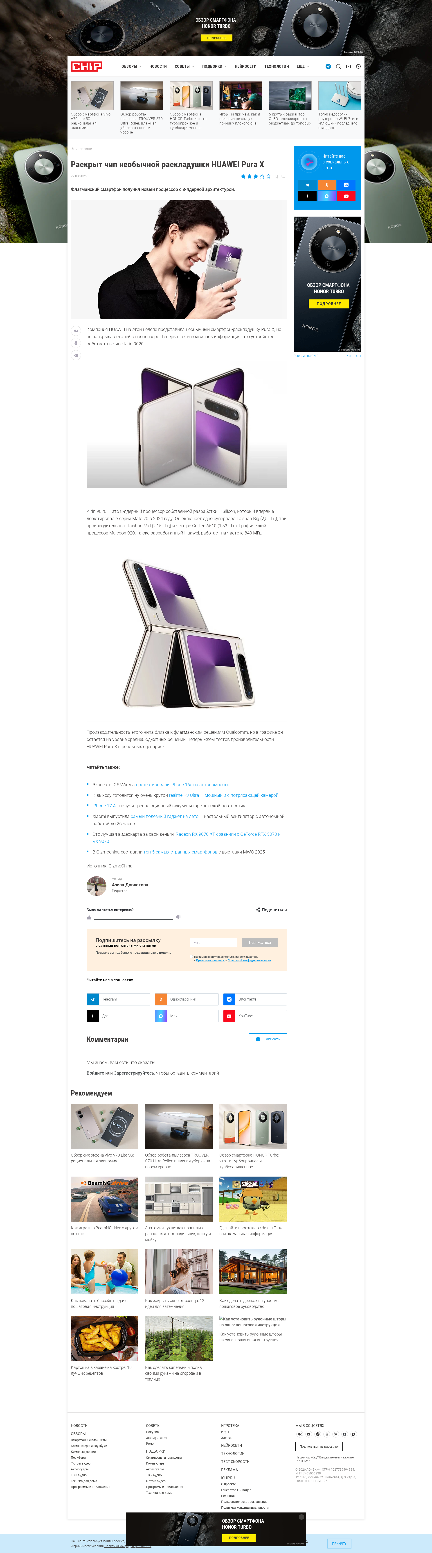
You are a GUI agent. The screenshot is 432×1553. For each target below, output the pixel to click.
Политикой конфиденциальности (249, 960)
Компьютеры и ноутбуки (89, 1446)
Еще (301, 66)
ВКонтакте (247, 999)
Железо (226, 1438)
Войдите (95, 1073)
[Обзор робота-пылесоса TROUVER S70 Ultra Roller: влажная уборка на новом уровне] (179, 1126)
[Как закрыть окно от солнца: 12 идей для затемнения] (179, 1271)
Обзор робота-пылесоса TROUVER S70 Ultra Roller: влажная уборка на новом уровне (141, 123)
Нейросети (246, 66)
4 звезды (262, 176)
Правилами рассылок (210, 960)
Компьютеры (155, 1463)
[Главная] (72, 149)
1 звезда (244, 176)
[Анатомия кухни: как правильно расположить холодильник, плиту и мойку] (179, 1199)
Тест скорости (235, 1462)
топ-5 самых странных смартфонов (180, 852)
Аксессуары (80, 1469)
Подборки (212, 66)
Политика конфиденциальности (245, 1507)
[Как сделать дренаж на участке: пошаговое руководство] (253, 1271)
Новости (158, 66)
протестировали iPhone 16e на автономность (182, 784)
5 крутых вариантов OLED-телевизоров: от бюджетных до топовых (290, 118)
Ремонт (151, 1443)
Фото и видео (80, 1463)
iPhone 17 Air (105, 805)
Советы (182, 66)
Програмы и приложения (164, 1487)
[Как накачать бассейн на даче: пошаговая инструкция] (104, 1271)
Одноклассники (183, 999)
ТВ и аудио (79, 1475)
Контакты (353, 356)
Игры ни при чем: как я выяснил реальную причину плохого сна (239, 118)
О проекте (228, 1484)
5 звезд (268, 176)
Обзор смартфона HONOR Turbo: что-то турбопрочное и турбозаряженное (188, 121)
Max (173, 1016)
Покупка (152, 1432)
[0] (178, 917)
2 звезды (250, 176)
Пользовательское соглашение (244, 1501)
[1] (89, 917)
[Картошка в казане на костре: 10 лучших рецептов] (104, 1338)
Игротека (230, 1426)
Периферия (79, 1457)
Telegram (109, 999)
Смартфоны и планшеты (89, 1440)
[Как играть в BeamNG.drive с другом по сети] (104, 1199)
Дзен (106, 1016)
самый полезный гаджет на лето (164, 816)
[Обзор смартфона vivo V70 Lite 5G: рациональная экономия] (104, 1126)
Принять (339, 1543)
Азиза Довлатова (130, 884)
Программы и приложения (90, 1487)
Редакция (228, 1496)
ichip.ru (228, 1478)
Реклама (229, 1470)
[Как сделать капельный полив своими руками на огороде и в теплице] (179, 1338)
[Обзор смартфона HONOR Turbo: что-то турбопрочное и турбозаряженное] (253, 1126)
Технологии (276, 66)
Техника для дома (84, 1481)
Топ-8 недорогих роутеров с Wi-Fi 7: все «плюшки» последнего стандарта (338, 121)
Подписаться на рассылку (319, 1446)
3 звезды (256, 176)
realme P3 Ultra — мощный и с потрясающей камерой (223, 795)
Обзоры (129, 66)
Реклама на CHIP (306, 356)
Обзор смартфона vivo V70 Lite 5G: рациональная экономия (90, 121)
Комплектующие (83, 1451)
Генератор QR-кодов (236, 1490)
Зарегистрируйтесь (134, 1073)
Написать (272, 1039)
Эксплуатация (156, 1438)
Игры (225, 1432)
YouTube (246, 1016)
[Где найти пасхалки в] (253, 1199)
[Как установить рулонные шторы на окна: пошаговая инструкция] (253, 1322)
